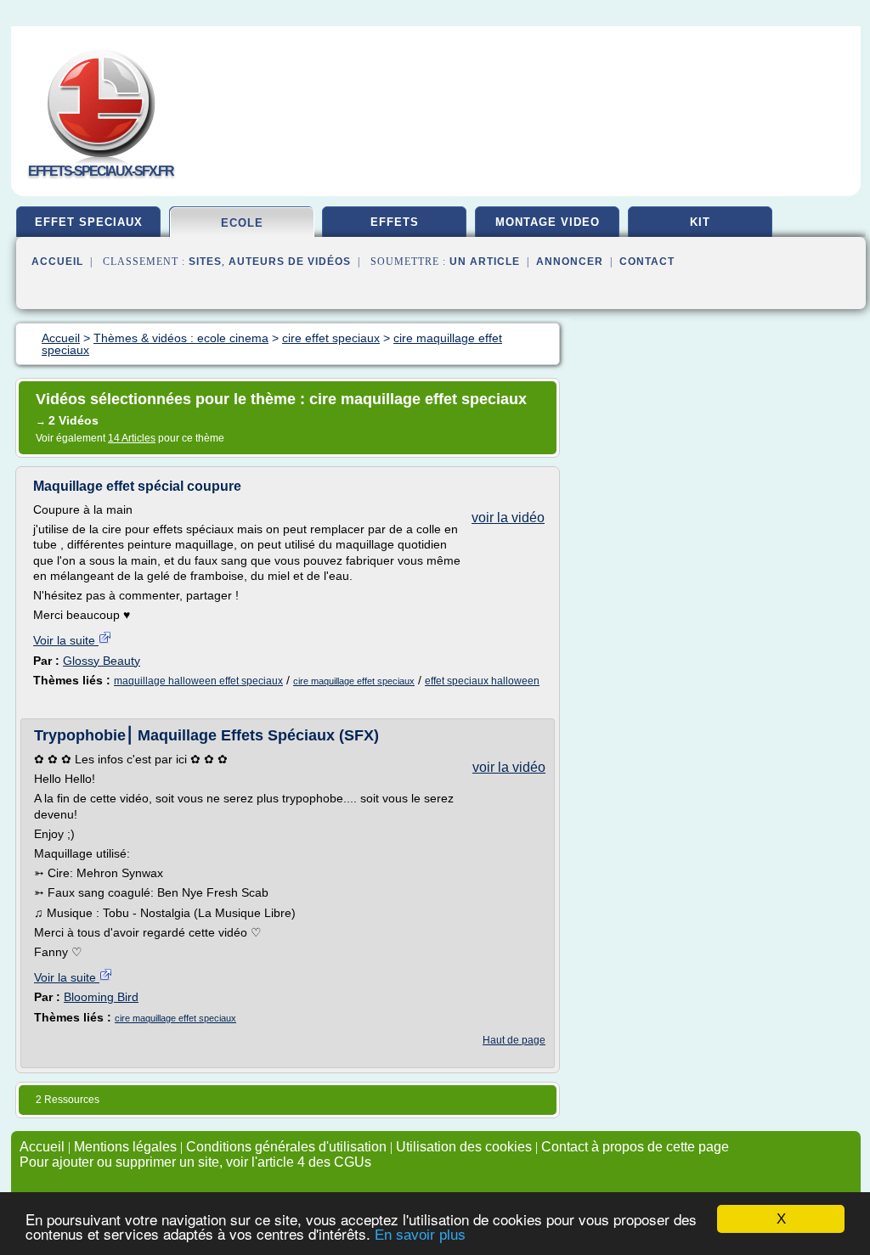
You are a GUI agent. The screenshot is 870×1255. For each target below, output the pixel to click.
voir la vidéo (508, 517)
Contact (647, 261)
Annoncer (569, 261)
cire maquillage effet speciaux (354, 681)
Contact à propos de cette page (635, 1147)
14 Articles (131, 438)
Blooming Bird (101, 997)
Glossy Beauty (101, 660)
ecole (242, 223)
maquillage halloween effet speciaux (198, 681)
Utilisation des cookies (464, 1147)
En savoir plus (420, 1235)
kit (700, 222)
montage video (547, 222)
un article (484, 261)
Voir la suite (66, 640)
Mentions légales (125, 1147)
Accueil (57, 261)
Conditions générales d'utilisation (286, 1147)
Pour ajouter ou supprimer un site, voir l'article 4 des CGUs (195, 1162)
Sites (205, 261)
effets (394, 222)
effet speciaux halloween (482, 681)
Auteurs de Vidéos (290, 261)
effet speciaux (89, 222)
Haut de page (514, 1040)
